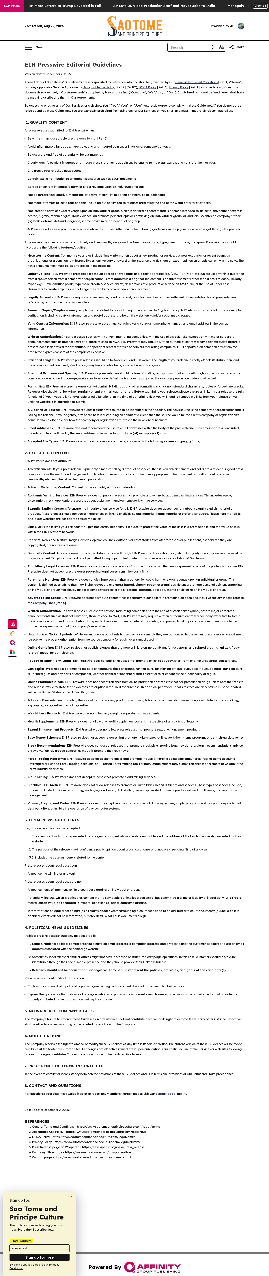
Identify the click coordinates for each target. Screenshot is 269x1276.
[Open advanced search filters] (221, 47)
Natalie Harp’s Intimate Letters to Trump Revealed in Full (52, 6)
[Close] (71, 1196)
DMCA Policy (147, 87)
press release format (82, 138)
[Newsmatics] (12, 651)
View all (260, 5)
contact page (165, 1094)
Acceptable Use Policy (99, 87)
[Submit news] (12, 624)
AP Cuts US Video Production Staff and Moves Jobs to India (164, 6)
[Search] (212, 47)
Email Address (21, 1241)
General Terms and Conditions (196, 82)
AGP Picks (12, 6)
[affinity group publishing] (12, 642)
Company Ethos (44, 603)
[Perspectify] (12, 633)
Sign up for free (39, 1257)
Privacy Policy (178, 87)
